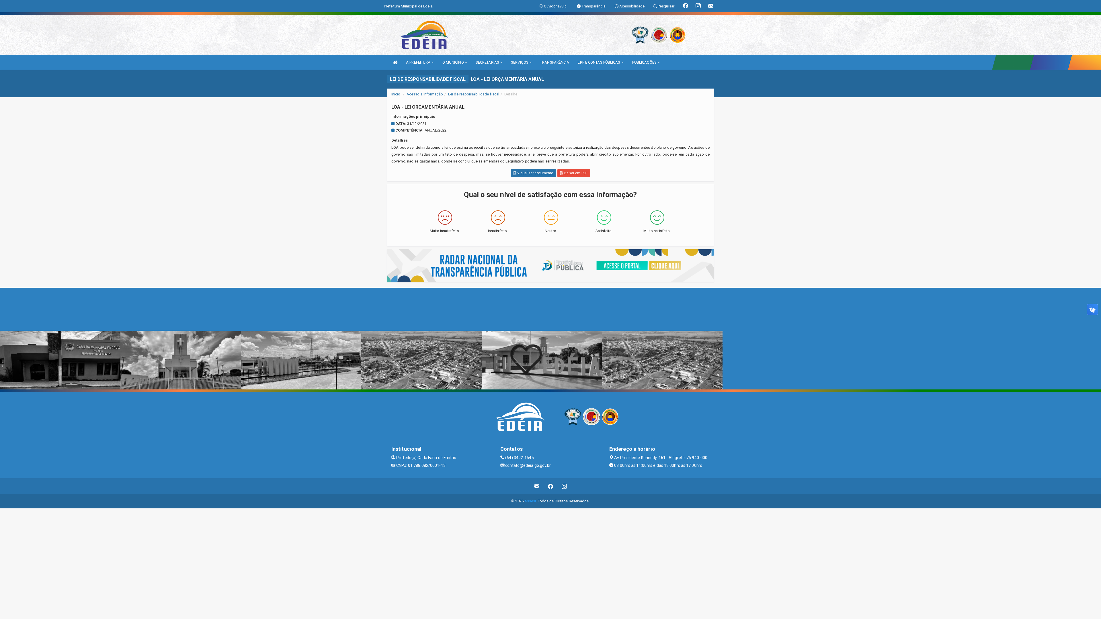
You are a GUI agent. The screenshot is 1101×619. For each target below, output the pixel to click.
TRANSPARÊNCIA (554, 62)
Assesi (530, 501)
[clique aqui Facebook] (551, 486)
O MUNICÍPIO (453, 62)
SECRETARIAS (488, 62)
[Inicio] (395, 62)
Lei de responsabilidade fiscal (473, 94)
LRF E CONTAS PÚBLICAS (599, 62)
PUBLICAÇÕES (644, 62)
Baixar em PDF (575, 173)
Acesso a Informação (425, 94)
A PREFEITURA (418, 62)
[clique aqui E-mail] (537, 486)
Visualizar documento (534, 173)
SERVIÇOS (520, 62)
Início (396, 94)
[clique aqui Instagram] (564, 486)
